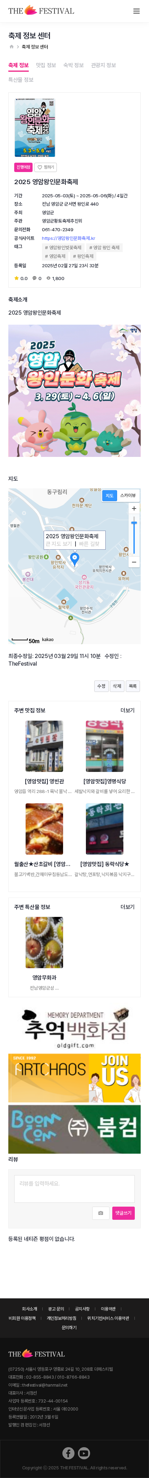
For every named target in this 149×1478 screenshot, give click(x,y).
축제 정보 (18, 65)
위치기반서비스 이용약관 (108, 1318)
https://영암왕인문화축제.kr (68, 238)
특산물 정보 (20, 79)
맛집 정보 (46, 65)
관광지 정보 (103, 65)
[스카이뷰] (128, 495)
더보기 (128, 710)
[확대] (134, 508)
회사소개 (29, 1309)
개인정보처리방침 (62, 1318)
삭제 (117, 686)
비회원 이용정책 (22, 1318)
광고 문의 (56, 1309)
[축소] (134, 561)
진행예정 (23, 167)
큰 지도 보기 (59, 544)
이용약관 (108, 1309)
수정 (101, 686)
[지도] (109, 495)
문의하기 (69, 1327)
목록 (133, 686)
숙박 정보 (73, 65)
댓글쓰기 (123, 1213)
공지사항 (82, 1309)
